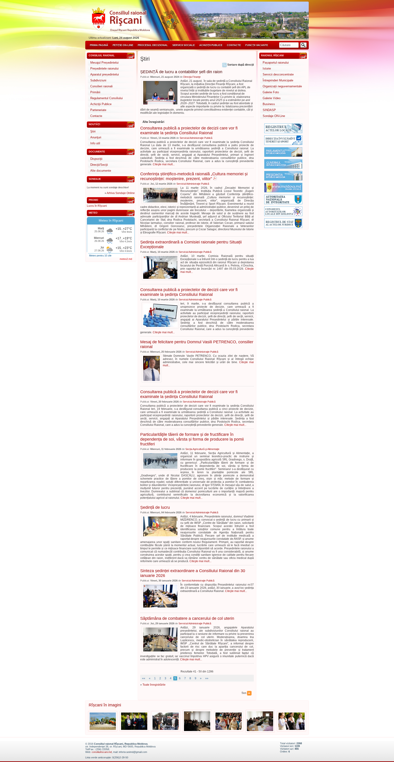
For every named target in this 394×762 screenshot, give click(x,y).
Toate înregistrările (154, 684)
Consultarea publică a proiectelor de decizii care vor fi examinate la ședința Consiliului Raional (189, 130)
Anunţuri (95, 137)
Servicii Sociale (183, 45)
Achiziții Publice (210, 45)
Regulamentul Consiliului (106, 98)
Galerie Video (271, 98)
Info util (95, 143)
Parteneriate (98, 110)
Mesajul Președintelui (104, 62)
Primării (95, 92)
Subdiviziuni (98, 80)
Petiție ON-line (123, 45)
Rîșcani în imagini (105, 705)
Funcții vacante (256, 45)
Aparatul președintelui (104, 74)
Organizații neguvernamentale (282, 86)
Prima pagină (99, 45)
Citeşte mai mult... (164, 164)
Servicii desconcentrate (278, 74)
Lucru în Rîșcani (97, 205)
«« (143, 678)
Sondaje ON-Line (274, 116)
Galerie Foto (271, 92)
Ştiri (93, 131)
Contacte (234, 45)
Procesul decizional (153, 45)
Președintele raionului (104, 68)
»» (206, 678)
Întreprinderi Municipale (278, 80)
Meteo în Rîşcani (111, 220)
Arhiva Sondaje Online (121, 193)
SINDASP (269, 110)
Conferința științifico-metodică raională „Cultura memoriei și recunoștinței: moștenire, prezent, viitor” (194, 176)
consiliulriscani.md (102, 752)
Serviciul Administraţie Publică (196, 138)
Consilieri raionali (101, 86)
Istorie (267, 68)
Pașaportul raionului (276, 62)
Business (269, 104)
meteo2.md (126, 259)
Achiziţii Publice (100, 104)
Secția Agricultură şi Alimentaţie (202, 449)
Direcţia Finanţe (192, 76)
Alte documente (100, 170)
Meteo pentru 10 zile (100, 255)
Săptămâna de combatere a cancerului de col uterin (187, 618)
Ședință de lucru (155, 507)
